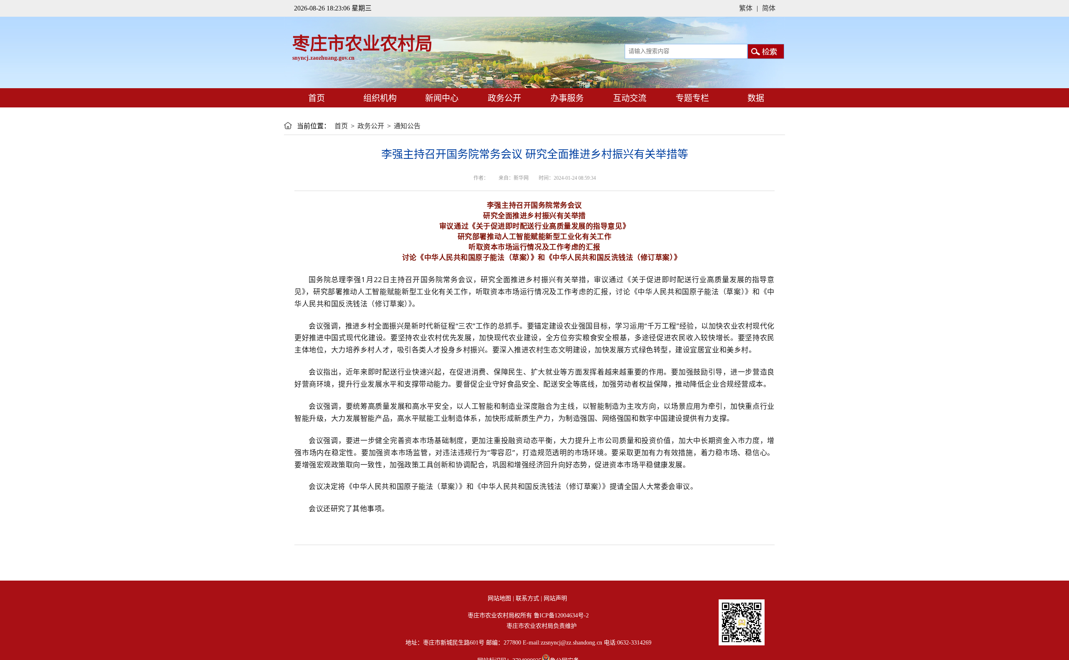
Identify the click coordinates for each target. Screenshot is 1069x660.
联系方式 (527, 598)
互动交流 (628, 98)
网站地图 (499, 598)
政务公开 (503, 98)
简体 (768, 8)
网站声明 (555, 598)
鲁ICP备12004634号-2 (561, 615)
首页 (315, 98)
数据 (755, 98)
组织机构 (380, 98)
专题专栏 (691, 98)
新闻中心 (441, 98)
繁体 (745, 8)
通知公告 (407, 126)
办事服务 (566, 98)
